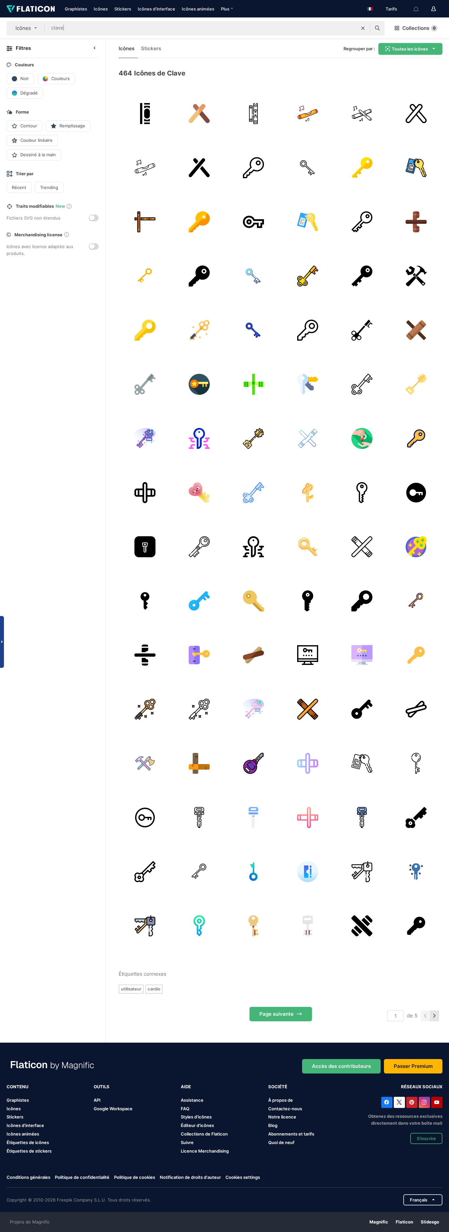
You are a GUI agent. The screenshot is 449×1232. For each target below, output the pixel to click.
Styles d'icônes (196, 1116)
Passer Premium (413, 1066)
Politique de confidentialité (82, 1177)
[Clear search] (363, 28)
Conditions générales (28, 1177)
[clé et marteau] (416, 276)
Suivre (187, 1142)
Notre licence (282, 1116)
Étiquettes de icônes (28, 1142)
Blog (272, 1125)
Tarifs (391, 8)
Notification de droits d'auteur (190, 1177)
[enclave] (416, 330)
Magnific (378, 1221)
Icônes (101, 8)
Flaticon (404, 1221)
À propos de (280, 1100)
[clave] (253, 113)
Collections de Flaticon (204, 1133)
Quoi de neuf (281, 1142)
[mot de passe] (308, 655)
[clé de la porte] (308, 276)
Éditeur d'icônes (197, 1125)
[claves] (145, 113)
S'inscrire (426, 1138)
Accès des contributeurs (341, 1066)
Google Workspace (113, 1108)
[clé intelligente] (253, 872)
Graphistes (76, 8)
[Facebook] (386, 1102)
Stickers (122, 8)
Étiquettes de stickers (29, 1151)
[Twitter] (399, 1102)
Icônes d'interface (156, 8)
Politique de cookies (134, 1177)
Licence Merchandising (205, 1151)
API (97, 1100)
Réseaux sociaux (421, 1086)
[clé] (253, 168)
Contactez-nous (285, 1108)
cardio (154, 988)
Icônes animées (198, 8)
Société (277, 1086)
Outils (101, 1086)
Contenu (17, 1086)
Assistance (192, 1100)
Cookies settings (242, 1177)
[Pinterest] (411, 1102)
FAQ (185, 1108)
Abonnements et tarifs (291, 1133)
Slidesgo (430, 1221)
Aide (186, 1086)
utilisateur (131, 988)
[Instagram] (424, 1102)
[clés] (145, 276)
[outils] (145, 763)
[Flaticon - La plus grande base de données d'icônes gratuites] (31, 8)
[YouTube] (436, 1102)
